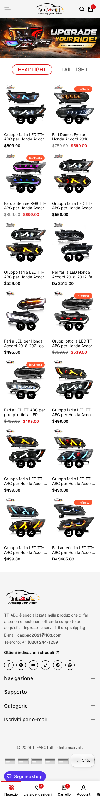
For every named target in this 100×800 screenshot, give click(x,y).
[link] (50, 38)
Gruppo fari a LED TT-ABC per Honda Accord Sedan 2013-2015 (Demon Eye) (73, 481)
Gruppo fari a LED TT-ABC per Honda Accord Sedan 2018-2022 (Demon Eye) (73, 206)
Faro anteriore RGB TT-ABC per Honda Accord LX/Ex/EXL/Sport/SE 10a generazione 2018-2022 (25, 206)
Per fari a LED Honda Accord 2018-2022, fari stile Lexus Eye (73, 275)
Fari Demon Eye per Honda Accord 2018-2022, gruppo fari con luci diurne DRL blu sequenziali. (72, 137)
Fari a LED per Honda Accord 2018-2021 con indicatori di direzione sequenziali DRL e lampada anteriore (25, 343)
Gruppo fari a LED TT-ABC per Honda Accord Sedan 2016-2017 (25, 481)
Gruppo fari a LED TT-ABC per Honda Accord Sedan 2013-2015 (25, 550)
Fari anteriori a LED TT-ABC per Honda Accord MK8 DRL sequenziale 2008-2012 (73, 550)
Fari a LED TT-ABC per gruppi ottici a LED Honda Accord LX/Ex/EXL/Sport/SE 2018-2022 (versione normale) (24, 412)
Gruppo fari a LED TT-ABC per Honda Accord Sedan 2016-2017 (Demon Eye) (73, 412)
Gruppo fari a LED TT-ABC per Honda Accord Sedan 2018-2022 (25, 275)
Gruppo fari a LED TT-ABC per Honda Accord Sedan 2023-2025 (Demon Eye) (25, 137)
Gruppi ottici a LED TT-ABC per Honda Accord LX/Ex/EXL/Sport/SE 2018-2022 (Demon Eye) (73, 343)
